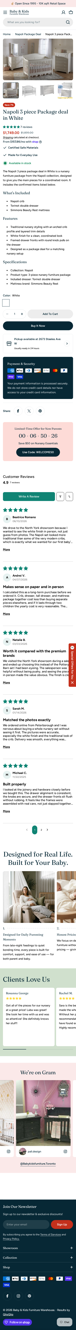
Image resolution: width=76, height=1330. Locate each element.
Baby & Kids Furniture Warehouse (33, 1310)
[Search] (68, 22)
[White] (6, 303)
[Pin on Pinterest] (40, 411)
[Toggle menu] (5, 12)
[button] (11, 127)
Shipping (8, 137)
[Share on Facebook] (18, 411)
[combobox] (38, 22)
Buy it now (38, 325)
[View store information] (67, 343)
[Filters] (60, 496)
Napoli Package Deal (28, 34)
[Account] (63, 12)
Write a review (29, 496)
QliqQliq (8, 1314)
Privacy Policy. (11, 1238)
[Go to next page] (48, 829)
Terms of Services (50, 1234)
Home (7, 34)
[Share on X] (29, 411)
